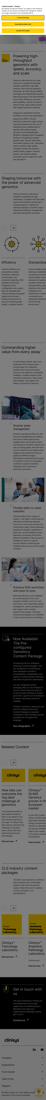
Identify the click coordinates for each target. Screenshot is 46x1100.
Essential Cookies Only (23, 24)
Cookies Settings (23, 18)
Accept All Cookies (23, 30)
